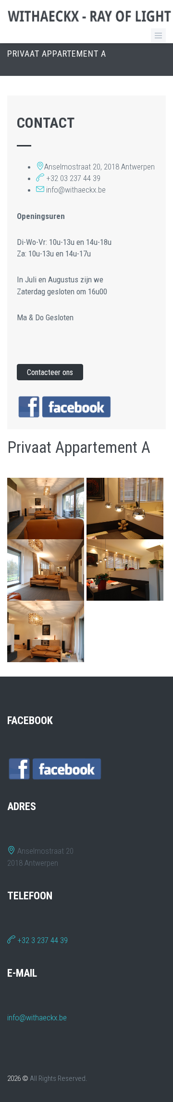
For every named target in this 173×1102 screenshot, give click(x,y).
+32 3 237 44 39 (41, 940)
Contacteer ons (50, 372)
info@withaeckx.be (37, 1017)
